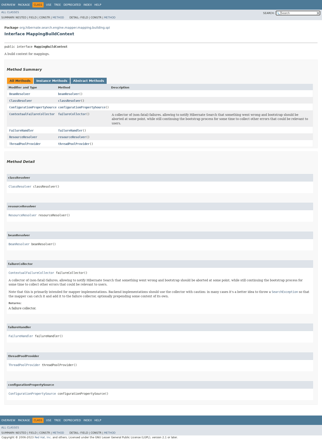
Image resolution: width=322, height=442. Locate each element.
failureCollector (72, 114)
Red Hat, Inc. (43, 437)
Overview (8, 4)
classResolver (69, 100)
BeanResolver (19, 94)
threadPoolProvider (74, 144)
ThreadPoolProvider (25, 144)
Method (58, 17)
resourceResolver (72, 137)
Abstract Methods (88, 81)
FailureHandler (21, 130)
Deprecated (72, 4)
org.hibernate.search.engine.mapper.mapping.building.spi (64, 27)
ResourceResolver (23, 137)
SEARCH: (268, 13)
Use (48, 4)
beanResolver (68, 94)
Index (87, 4)
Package (24, 4)
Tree (57, 4)
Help (97, 4)
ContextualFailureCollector (32, 114)
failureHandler (70, 130)
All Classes (10, 12)
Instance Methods (51, 81)
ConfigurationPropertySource (33, 107)
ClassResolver (20, 100)
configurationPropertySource (81, 107)
